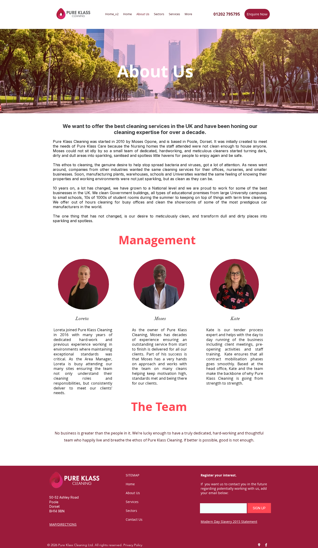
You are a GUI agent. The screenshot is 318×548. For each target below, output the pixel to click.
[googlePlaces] (259, 545)
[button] (259, 508)
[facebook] (266, 545)
